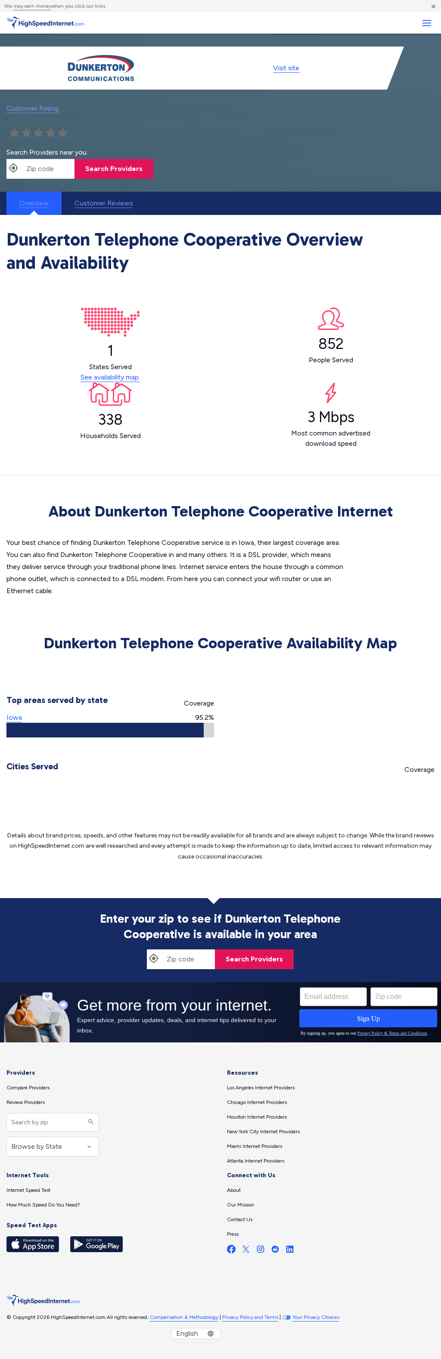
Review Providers (25, 1102)
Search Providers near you (46, 152)
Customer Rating (32, 108)
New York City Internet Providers (263, 1132)
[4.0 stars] (50, 133)
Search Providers (114, 169)
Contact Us (239, 1219)
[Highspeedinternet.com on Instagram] (260, 1251)
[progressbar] (110, 730)
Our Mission (240, 1205)
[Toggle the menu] (427, 23)
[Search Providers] (90, 1122)
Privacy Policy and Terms (250, 1317)
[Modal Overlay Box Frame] (220, 1012)
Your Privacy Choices (315, 1317)
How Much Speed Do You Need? (43, 1205)
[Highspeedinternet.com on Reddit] (275, 1251)
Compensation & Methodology (184, 1317)
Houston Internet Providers (257, 1117)
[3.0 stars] (38, 133)
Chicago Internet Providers (257, 1102)
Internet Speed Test (28, 1190)
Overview (34, 203)
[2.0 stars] (26, 133)
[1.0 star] (14, 133)
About (234, 1190)
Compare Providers (28, 1088)
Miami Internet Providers (254, 1146)
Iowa (14, 717)
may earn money (32, 6)
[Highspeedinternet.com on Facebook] (231, 1251)
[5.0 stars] (62, 133)
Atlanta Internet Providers (255, 1161)
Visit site (286, 68)
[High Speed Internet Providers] (45, 23)
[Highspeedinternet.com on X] (246, 1251)
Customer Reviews (104, 203)
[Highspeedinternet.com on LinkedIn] (290, 1251)
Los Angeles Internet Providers (261, 1088)
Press (233, 1234)
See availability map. (110, 377)
